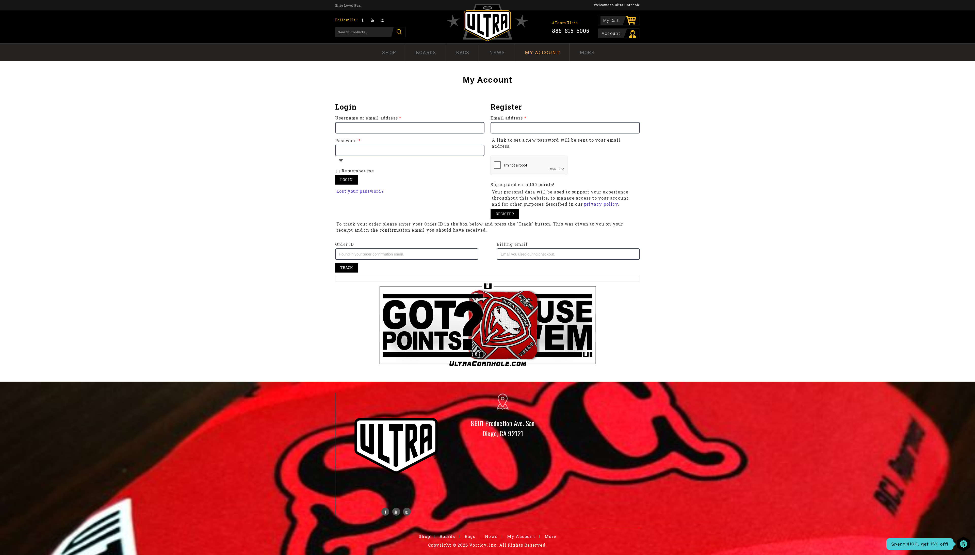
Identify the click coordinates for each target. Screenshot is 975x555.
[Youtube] (372, 20)
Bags (462, 52)
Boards (426, 52)
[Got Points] (488, 325)
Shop (389, 52)
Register (505, 214)
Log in (346, 179)
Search (398, 32)
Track (346, 267)
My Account (542, 52)
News (497, 52)
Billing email (512, 244)
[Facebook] (362, 20)
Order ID (344, 244)
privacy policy (601, 204)
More (587, 52)
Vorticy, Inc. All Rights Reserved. (508, 545)
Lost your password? (360, 191)
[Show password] (341, 160)
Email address (508, 118)
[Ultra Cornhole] (487, 22)
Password (348, 140)
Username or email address (368, 118)
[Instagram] (383, 20)
